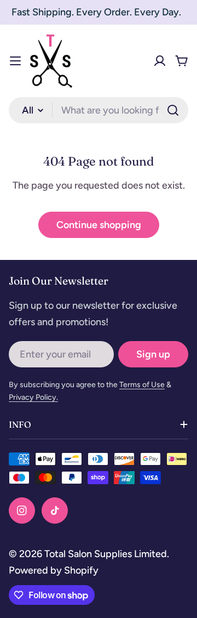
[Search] (172, 110)
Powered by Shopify (54, 570)
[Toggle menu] (15, 60)
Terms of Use (142, 384)
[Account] (159, 60)
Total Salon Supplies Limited (105, 554)
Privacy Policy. (33, 397)
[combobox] (98, 110)
